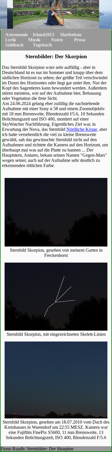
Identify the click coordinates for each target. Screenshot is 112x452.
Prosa (79, 39)
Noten (57, 39)
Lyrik (10, 39)
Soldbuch (14, 44)
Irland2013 (43, 34)
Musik (34, 39)
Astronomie (16, 34)
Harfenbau (71, 34)
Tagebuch (42, 44)
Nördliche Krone (81, 129)
